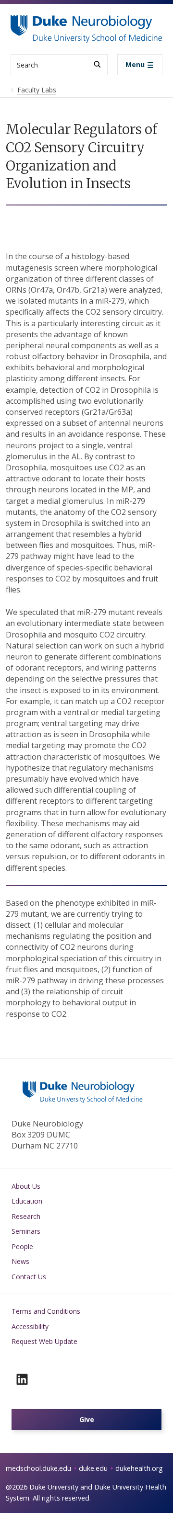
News (20, 1261)
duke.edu (93, 1468)
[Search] (97, 64)
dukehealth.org (139, 1468)
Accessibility (30, 1326)
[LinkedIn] (22, 1379)
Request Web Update (44, 1341)
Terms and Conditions (46, 1311)
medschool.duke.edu (38, 1468)
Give (86, 1419)
